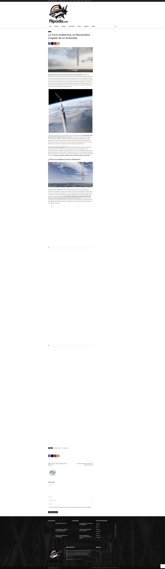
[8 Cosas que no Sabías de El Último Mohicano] (51, 537)
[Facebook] (109, 1)
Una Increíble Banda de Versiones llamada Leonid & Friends (85, 537)
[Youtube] (116, 1)
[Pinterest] (55, 43)
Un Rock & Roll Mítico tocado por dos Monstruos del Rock (85, 464)
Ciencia (52, 29)
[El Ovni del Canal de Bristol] (51, 525)
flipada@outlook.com (76, 559)
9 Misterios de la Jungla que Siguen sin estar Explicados (57, 464)
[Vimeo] (114, 1)
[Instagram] (111, 1)
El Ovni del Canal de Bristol (61, 523)
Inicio (49, 29)
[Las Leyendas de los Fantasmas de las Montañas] (75, 525)
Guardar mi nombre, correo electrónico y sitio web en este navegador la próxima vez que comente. (70, 507)
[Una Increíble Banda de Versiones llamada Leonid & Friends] (75, 537)
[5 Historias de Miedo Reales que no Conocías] (75, 531)
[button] (115, 26)
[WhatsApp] (58, 43)
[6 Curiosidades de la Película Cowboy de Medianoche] (51, 531)
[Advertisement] (100, 14)
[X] (112, 1)
